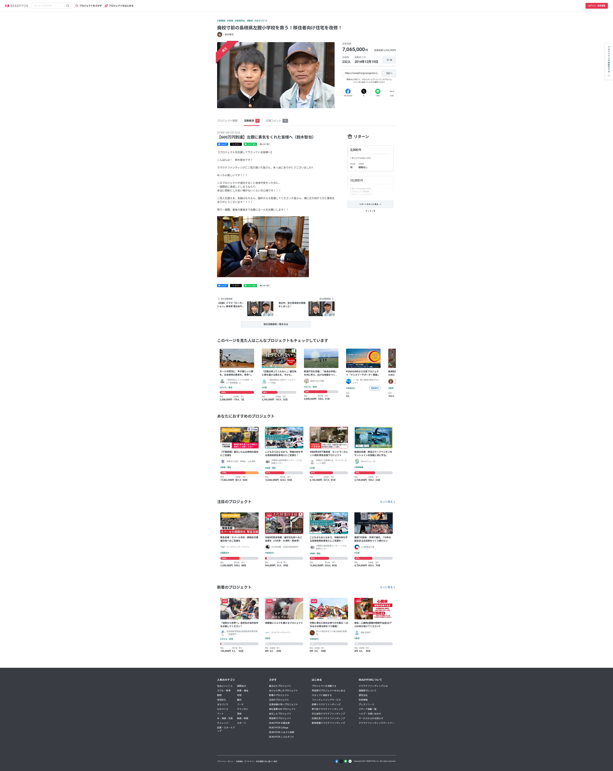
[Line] (377, 91)
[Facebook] (348, 91)
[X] (363, 91)
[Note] (391, 91)
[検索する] (68, 6)
